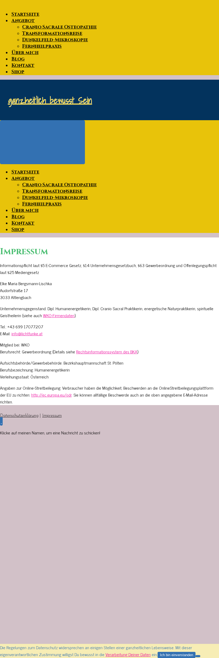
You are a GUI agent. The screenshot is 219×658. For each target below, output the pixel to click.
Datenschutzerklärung (19, 416)
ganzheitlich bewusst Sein (50, 100)
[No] (197, 656)
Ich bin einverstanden (176, 655)
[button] (1, 421)
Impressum (52, 416)
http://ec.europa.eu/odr (51, 394)
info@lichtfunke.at (26, 333)
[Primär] (42, 142)
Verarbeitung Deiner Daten (128, 654)
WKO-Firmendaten (59, 315)
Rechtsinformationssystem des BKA (106, 351)
